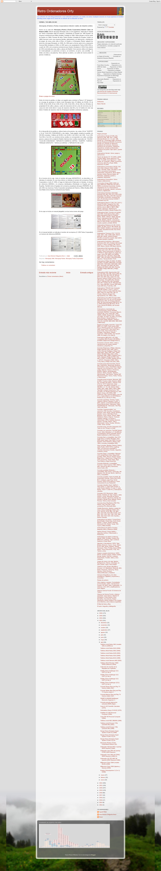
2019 (101, 790)
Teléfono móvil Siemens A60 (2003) (110, 660)
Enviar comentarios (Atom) (55, 276)
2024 (101, 618)
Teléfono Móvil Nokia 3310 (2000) (110, 655)
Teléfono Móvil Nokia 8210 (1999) (110, 658)
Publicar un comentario (48, 265)
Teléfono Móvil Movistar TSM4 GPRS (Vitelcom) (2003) (109, 663)
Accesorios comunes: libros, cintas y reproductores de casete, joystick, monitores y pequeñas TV (108, 344)
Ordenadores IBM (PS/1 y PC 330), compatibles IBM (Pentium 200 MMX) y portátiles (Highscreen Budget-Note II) (108, 339)
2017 (101, 795)
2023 (101, 620)
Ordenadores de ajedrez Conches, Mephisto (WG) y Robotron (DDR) (107, 528)
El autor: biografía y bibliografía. (106, 606)
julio (102, 635)
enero (103, 780)
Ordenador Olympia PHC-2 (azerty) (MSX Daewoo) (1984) (110, 747)
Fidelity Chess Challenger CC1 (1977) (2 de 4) (109, 675)
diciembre (104, 622)
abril (102, 642)
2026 (101, 613)
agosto (103, 632)
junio (102, 637)
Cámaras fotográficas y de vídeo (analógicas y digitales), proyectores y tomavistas (108, 576)
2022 (101, 783)
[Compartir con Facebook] (80, 256)
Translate (111, 27)
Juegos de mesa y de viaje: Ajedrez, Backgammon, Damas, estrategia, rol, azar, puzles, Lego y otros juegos (108, 563)
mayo (102, 639)
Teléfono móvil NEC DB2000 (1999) (110, 720)
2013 (101, 805)
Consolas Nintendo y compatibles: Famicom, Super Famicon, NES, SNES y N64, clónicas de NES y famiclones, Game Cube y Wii (109, 466)
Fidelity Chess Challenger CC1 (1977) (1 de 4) (109, 671)
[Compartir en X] (78, 256)
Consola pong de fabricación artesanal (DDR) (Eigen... (108, 703)
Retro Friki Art (101, 104)
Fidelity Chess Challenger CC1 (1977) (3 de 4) (109, 679)
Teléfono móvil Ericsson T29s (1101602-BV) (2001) (109, 723)
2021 (101, 785)
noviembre (104, 625)
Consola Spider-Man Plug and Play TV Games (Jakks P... (110, 691)
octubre (103, 627)
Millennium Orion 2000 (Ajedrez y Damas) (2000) (110, 767)
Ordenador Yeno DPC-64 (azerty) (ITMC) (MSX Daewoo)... (110, 751)
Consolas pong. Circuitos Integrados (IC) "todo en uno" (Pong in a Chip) (109, 427)
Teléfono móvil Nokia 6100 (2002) (110, 653)
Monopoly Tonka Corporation (74, 258)
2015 (101, 800)
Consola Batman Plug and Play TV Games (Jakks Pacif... (110, 695)
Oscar (101, 817)
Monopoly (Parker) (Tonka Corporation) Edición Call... (109, 743)
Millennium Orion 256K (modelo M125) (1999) (109, 763)
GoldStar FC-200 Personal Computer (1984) (108, 713)
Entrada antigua (86, 273)
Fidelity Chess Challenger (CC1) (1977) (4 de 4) (109, 683)
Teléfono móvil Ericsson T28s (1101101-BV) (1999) (109, 727)
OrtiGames (100, 101)
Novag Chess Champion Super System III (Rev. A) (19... (109, 735)
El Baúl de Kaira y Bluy (104, 604)
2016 (101, 797)
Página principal (102, 133)
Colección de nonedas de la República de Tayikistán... (108, 667)
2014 (101, 802)
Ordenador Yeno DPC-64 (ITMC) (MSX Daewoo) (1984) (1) (110, 755)
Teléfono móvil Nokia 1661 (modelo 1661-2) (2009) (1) (110, 645)
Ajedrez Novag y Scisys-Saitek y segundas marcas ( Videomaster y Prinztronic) (107, 533)
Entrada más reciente (47, 273)
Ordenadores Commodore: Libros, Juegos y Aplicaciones (107, 180)
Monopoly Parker (60, 258)
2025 (101, 615)
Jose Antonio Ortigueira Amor (107, 814)
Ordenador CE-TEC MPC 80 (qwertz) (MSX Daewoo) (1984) (110, 759)
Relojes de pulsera (102, 580)
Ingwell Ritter (103, 812)
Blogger (93, 855)
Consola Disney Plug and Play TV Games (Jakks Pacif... (110, 687)
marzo (103, 775)
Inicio (68, 273)
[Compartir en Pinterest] (82, 256)
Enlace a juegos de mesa (47, 96)
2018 (101, 792)
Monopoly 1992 (50, 258)
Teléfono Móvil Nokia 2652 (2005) (110, 650)
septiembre (104, 630)
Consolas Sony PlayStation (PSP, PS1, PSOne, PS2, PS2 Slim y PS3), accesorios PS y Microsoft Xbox (108, 504)
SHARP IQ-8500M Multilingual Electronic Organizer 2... (109, 699)
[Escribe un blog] (76, 256)
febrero (103, 777)
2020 (101, 788)
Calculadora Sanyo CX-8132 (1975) (110, 710)
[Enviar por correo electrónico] (75, 256)
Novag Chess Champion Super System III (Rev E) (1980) (109, 731)
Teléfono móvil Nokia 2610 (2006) (110, 648)
